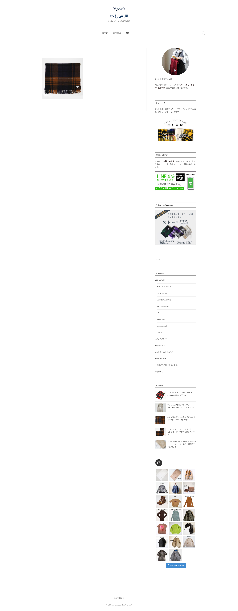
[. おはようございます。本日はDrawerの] (162, 542)
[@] (163, 462)
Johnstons (160, 312)
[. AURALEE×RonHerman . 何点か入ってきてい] (189, 501)
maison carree (161, 326)
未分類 (157, 371)
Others (159, 332)
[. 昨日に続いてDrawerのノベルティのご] (189, 528)
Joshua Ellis (161, 319)
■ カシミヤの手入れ (162, 352)
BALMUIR (160, 293)
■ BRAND (158, 280)
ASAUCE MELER (163, 286)
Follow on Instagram (177, 565)
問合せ (129, 33)
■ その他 (158, 345)
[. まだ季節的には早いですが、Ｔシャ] (162, 528)
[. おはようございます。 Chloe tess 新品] (189, 488)
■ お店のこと (160, 339)
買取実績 (117, 33)
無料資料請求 (119, 598)
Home (105, 33)
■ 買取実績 (159, 358)
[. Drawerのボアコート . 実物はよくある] (175, 555)
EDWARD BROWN (163, 300)
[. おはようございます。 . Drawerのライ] (175, 542)
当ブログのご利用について (165, 365)
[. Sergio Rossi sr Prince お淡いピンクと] (189, 475)
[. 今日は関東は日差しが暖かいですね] (175, 528)
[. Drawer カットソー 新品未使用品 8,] (162, 475)
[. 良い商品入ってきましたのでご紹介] (189, 515)
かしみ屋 (119, 16)
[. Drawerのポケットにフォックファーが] (162, 555)
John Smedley (161, 306)
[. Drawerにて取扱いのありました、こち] (175, 501)
